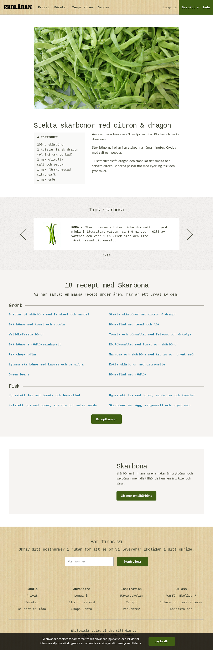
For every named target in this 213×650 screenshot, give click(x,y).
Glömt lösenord (82, 602)
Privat (43, 7)
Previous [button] (23, 234)
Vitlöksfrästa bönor (26, 334)
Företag (60, 7)
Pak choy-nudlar (23, 354)
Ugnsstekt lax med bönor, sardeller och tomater (152, 395)
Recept (131, 602)
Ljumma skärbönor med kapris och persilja (46, 364)
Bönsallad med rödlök (127, 374)
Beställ (196, 7)
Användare (81, 589)
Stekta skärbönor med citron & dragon (142, 314)
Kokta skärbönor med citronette (137, 364)
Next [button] (189, 234)
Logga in (170, 7)
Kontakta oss (181, 609)
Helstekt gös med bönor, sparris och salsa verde (53, 405)
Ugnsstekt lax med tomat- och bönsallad (44, 395)
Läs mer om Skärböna (136, 495)
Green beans (19, 374)
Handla (32, 589)
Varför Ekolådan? (181, 596)
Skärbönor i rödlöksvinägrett (35, 344)
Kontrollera (132, 561)
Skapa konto (81, 609)
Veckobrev (131, 609)
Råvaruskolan (131, 596)
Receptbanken (106, 419)
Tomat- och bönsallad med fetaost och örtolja (150, 334)
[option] (106, 234)
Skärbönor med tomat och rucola (37, 324)
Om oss (103, 7)
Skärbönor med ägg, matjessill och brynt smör (150, 405)
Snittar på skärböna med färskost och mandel (49, 314)
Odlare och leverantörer (181, 602)
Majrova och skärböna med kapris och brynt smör (152, 354)
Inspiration (82, 7)
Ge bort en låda (32, 609)
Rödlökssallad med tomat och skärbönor (143, 344)
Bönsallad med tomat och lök (134, 324)
